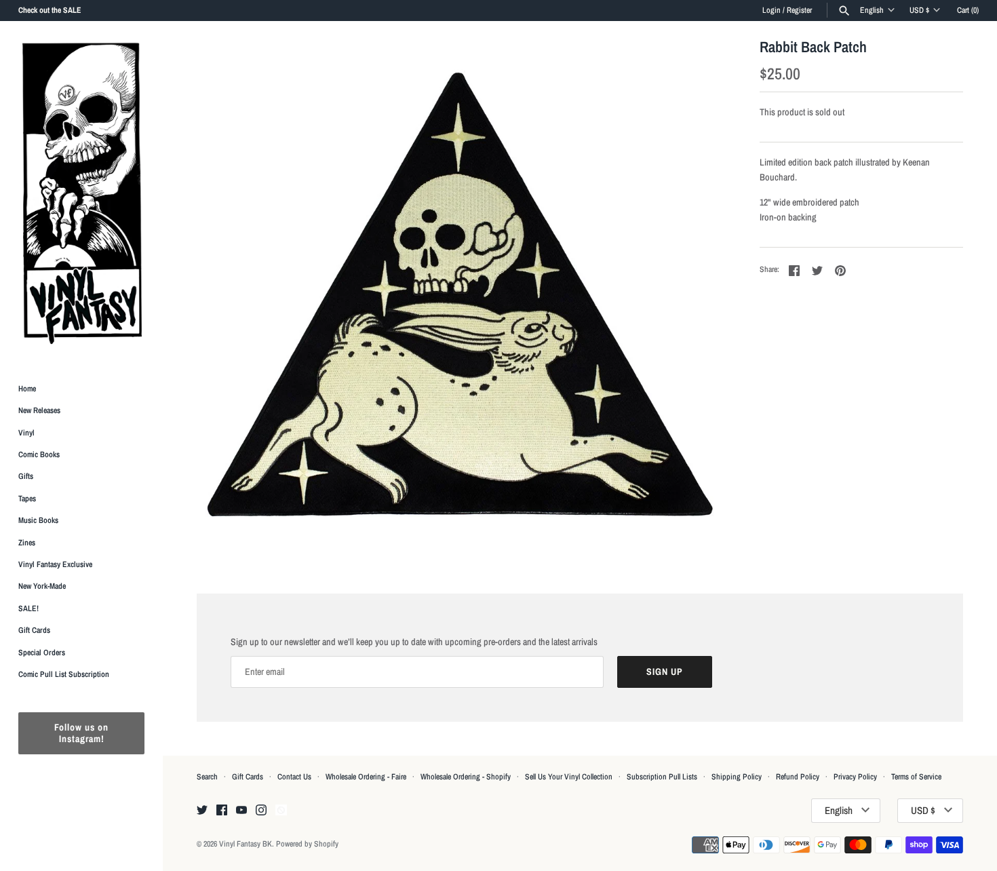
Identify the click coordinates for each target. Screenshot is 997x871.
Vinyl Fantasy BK (245, 843)
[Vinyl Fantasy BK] (81, 192)
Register (799, 10)
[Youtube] (241, 810)
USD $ (919, 10)
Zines (26, 542)
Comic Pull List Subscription (63, 674)
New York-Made (42, 586)
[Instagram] (261, 810)
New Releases (39, 411)
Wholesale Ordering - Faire (366, 776)
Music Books (38, 521)
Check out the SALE (49, 10)
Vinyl (26, 432)
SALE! (28, 608)
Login (771, 10)
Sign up (664, 671)
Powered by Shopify (307, 843)
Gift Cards (34, 630)
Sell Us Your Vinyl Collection (568, 776)
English (872, 10)
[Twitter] (202, 810)
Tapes (27, 498)
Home (27, 388)
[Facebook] (221, 810)
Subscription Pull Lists (662, 776)
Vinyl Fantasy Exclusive (55, 564)
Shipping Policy (736, 776)
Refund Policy (797, 776)
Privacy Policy (855, 776)
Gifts (25, 476)
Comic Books (39, 454)
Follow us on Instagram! (81, 734)
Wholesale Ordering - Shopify (466, 776)
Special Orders (41, 652)
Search (207, 776)
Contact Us (294, 776)
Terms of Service (916, 776)
